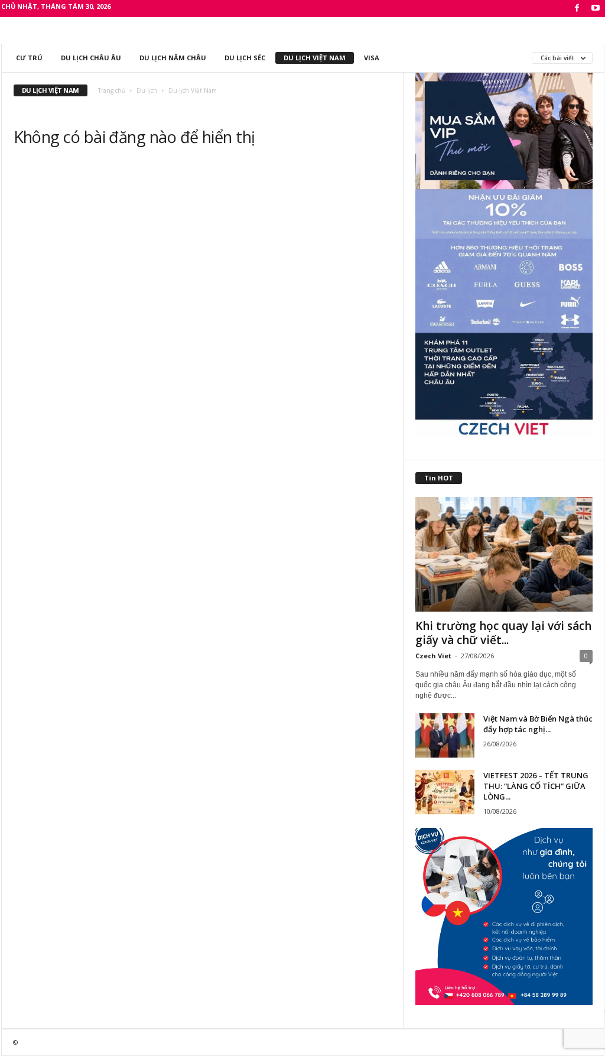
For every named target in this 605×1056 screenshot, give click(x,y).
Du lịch (146, 90)
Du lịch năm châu (172, 57)
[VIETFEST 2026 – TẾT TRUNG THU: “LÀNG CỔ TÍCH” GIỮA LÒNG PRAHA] (444, 792)
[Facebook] (577, 8)
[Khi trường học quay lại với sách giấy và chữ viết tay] (504, 554)
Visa (371, 57)
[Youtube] (595, 8)
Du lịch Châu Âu (91, 57)
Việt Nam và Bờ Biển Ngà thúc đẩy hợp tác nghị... (538, 724)
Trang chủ (111, 90)
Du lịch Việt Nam (315, 57)
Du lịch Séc (245, 57)
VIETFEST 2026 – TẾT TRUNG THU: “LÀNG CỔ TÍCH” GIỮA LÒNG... (535, 786)
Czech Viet (433, 655)
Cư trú (29, 57)
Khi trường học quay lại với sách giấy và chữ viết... (503, 633)
